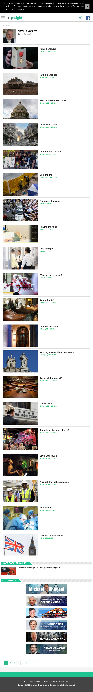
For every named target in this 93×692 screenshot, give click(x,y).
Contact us (36, 681)
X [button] (87, 7)
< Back (6, 25)
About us (27, 681)
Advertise (45, 681)
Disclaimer (53, 681)
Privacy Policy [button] (18, 10)
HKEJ (67, 681)
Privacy (61, 681)
